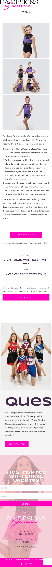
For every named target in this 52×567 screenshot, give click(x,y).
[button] (26, 12)
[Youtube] (30, 564)
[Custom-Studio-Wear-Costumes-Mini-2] (26, 40)
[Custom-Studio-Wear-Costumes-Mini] (26, 112)
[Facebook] (21, 564)
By (32, 243)
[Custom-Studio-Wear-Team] (26, 76)
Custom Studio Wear (19, 243)
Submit (26, 504)
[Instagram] (26, 564)
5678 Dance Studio (11, 140)
